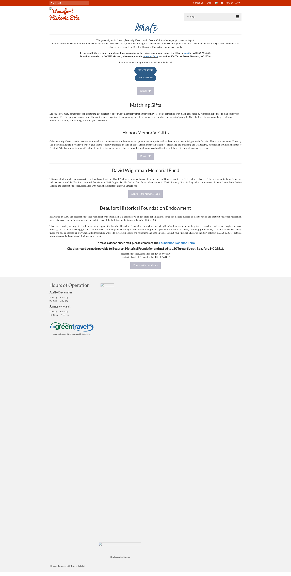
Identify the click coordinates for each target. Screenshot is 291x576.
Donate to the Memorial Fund (145, 194)
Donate (144, 91)
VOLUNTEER (145, 77)
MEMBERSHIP (145, 70)
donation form (150, 56)
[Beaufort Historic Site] (80, 13)
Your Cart (232, 3)
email (187, 53)
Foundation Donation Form (177, 243)
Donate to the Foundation (145, 265)
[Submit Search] (52, 3)
